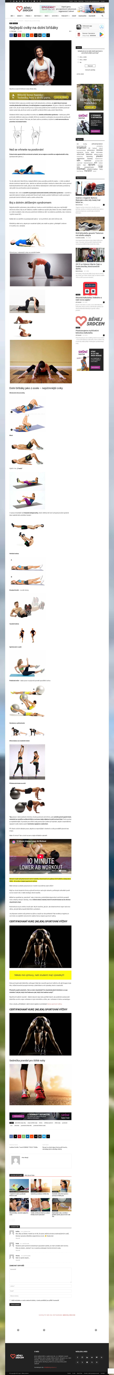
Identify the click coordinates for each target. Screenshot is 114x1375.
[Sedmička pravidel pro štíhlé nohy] (40, 1185)
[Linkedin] (16, 1)
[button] (102, 16)
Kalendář (92, 16)
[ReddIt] (31, 35)
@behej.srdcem (69, 1315)
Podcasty (65, 16)
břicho (40, 1122)
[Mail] (19, 1)
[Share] (28, 1)
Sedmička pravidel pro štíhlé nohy (27, 1060)
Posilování (20, 21)
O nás (75, 1)
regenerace (80, 158)
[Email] (36, 35)
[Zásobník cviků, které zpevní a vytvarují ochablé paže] (61, 1185)
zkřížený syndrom (48, 1122)
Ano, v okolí (83, 59)
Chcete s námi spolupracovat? (92, 1)
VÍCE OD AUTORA (29, 1175)
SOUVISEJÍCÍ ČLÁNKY (16, 1175)
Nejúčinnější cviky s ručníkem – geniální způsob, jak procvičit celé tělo (61, 1214)
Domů (71, 1)
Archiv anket (80, 74)
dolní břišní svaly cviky (20, 1122)
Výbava (28, 16)
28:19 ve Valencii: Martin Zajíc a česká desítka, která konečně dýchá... (89, 266)
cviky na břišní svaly (32, 1122)
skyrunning (89, 156)
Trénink (78, 294)
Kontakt (103, 1)
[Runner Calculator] (78, 36)
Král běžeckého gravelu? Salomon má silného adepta (89, 234)
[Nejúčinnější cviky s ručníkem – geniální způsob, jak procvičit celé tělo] (61, 1204)
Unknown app (87, 26)
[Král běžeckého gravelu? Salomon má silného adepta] (90, 224)
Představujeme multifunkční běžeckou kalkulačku (87, 332)
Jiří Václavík (78, 302)
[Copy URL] (48, 35)
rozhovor (87, 160)
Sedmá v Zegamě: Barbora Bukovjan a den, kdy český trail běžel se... (88, 200)
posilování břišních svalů (39, 1125)
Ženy (46, 16)
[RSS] (25, 1)
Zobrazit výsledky (90, 70)
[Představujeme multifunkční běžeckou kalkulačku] (90, 321)
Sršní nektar (99, 152)
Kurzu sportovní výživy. (54, 1004)
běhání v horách (98, 154)
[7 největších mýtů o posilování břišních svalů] (19, 1185)
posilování (64, 1122)
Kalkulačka (82, 16)
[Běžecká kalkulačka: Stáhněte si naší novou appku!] (90, 288)
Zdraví (19, 16)
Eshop (74, 16)
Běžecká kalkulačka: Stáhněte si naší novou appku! (89, 299)
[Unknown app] (78, 29)
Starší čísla (81, 1)
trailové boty (80, 156)
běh (78, 160)
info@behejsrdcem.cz (50, 1367)
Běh (12, 16)
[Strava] (31, 1)
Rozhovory (78, 195)
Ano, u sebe (83, 57)
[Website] (40, 1)
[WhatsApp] (23, 35)
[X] (37, 1)
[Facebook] (10, 1)
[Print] (40, 35)
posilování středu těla (26, 1125)
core (11, 1125)
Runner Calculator (89, 33)
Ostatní (55, 16)
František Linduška (80, 237)
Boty (77, 230)
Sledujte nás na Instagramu (51, 1315)
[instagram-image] (18, 1330)
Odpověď (18, 1238)
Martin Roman (79, 204)
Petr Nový (13, 31)
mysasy (90, 158)
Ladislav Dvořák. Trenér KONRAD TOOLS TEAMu (23, 1147)
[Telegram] (34, 1)
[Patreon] (22, 1)
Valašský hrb (80, 152)
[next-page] (13, 1220)
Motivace (37, 16)
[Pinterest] (19, 35)
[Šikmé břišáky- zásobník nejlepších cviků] (19, 1204)
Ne (80, 62)
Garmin (87, 152)
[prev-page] (10, 1220)
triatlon (81, 147)
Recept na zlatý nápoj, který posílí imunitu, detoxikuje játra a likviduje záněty (55, 1148)
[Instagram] (13, 1)
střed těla (16, 1125)
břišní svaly (57, 1122)
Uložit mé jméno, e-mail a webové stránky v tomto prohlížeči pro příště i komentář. (35, 1300)
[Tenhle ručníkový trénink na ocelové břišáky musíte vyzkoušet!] (40, 1204)
